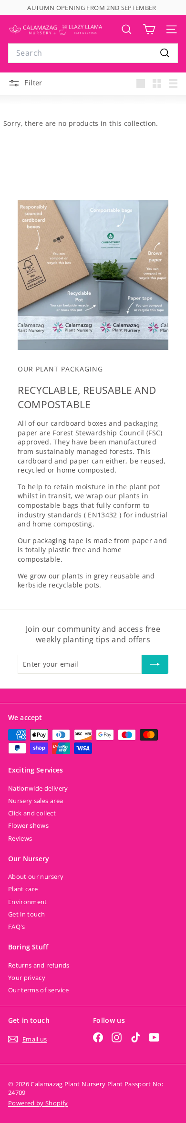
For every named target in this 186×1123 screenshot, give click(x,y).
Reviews (20, 838)
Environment (27, 901)
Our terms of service (38, 990)
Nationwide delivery (38, 788)
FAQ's (16, 926)
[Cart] (149, 29)
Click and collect (32, 813)
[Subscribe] (155, 664)
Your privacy (26, 977)
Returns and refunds (39, 965)
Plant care (23, 889)
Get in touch (26, 914)
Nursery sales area (35, 800)
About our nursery (35, 876)
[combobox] (93, 52)
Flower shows (28, 825)
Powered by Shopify (38, 1103)
